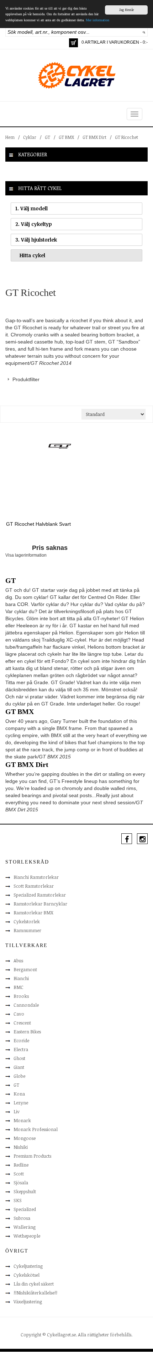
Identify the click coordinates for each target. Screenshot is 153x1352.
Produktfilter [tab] (25, 379)
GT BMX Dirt (94, 137)
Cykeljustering (28, 1266)
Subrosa (22, 1218)
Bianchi (21, 978)
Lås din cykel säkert (34, 1284)
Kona (19, 1094)
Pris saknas (50, 547)
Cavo (19, 1014)
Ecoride (21, 1040)
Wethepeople (27, 1236)
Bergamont (25, 969)
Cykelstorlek (27, 921)
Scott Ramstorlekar (34, 886)
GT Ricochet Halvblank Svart (38, 524)
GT (47, 137)
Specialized (25, 1209)
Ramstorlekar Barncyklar (40, 904)
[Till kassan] (73, 42)
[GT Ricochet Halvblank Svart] (38, 483)
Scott (19, 1173)
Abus (18, 960)
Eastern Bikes (27, 1031)
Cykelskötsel (26, 1275)
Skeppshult (25, 1191)
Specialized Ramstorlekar (40, 895)
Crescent (22, 1023)
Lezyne (21, 1102)
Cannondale (26, 1005)
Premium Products (32, 1156)
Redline (21, 1165)
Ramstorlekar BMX (33, 912)
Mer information (97, 20)
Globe (19, 1076)
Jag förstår (126, 10)
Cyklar (29, 137)
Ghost (19, 1058)
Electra (21, 1049)
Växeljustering (28, 1301)
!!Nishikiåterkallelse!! (35, 1292)
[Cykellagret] (76, 75)
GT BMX (66, 137)
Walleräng (25, 1227)
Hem (10, 137)
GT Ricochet (126, 137)
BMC (18, 987)
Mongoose (25, 1138)
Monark (22, 1120)
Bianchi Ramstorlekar (36, 877)
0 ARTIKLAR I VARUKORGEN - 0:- (114, 42)
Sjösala (21, 1182)
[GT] (59, 446)
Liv (17, 1111)
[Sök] (144, 32)
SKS (18, 1200)
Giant (19, 1067)
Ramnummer (27, 930)
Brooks (21, 996)
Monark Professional (36, 1129)
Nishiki (21, 1147)
